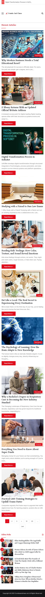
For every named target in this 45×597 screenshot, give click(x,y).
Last (22, 526)
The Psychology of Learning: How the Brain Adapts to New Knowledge (20, 349)
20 (32, 521)
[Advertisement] (31, 11)
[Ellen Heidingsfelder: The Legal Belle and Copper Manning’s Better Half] (7, 543)
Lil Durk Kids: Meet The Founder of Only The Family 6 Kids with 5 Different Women (29, 561)
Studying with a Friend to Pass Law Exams (22, 206)
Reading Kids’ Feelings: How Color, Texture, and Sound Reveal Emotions (20, 252)
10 (26, 521)
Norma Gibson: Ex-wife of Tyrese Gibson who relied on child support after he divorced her (29, 552)
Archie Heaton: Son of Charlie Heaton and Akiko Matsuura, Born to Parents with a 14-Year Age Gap (28, 570)
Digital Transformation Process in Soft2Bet (19, 2)
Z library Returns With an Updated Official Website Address (19, 109)
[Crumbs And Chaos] (13, 13)
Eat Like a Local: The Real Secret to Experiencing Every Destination (19, 302)
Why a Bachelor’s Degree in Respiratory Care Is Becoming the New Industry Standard (21, 399)
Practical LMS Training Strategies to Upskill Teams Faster (19, 500)
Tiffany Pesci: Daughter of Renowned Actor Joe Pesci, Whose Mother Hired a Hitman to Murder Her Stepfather (28, 579)
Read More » (8, 74)
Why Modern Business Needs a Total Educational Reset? (20, 62)
